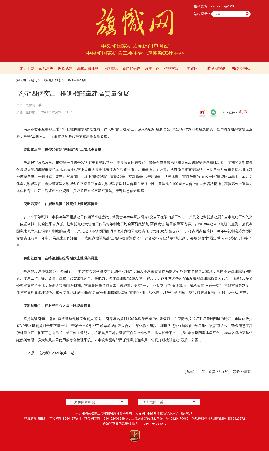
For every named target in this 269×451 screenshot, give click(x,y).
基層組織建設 (87, 68)
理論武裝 (65, 68)
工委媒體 (190, 68)
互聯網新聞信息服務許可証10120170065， (161, 418)
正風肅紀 (110, 68)
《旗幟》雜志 (51, 80)
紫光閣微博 (219, 68)
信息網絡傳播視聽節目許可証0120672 (218, 418)
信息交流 (171, 68)
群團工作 (152, 68)
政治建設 (46, 68)
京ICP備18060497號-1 (65, 418)
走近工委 (27, 68)
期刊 (34, 80)
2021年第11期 (76, 80)
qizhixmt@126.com (226, 5)
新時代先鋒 (131, 68)
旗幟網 (21, 80)
